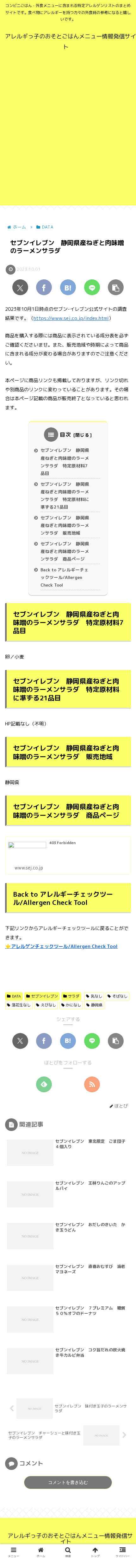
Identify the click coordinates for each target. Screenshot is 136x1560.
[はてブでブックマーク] (68, 287)
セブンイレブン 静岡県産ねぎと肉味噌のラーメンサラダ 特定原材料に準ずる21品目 (64, 495)
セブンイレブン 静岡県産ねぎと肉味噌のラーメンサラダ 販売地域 (64, 525)
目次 (65, 434)
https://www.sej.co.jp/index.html (71, 318)
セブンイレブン (44, 996)
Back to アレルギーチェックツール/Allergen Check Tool (64, 577)
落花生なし (21, 1005)
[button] (116, 287)
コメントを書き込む (68, 1482)
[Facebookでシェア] (44, 287)
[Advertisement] (68, 137)
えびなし (48, 1005)
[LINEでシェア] (92, 287)
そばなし (119, 996)
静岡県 (96, 1005)
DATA (16, 996)
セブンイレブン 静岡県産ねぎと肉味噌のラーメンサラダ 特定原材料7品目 (64, 461)
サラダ (73, 996)
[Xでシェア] (20, 287)
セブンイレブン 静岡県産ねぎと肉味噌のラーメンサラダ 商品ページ (64, 551)
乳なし (96, 996)
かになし (73, 1005)
